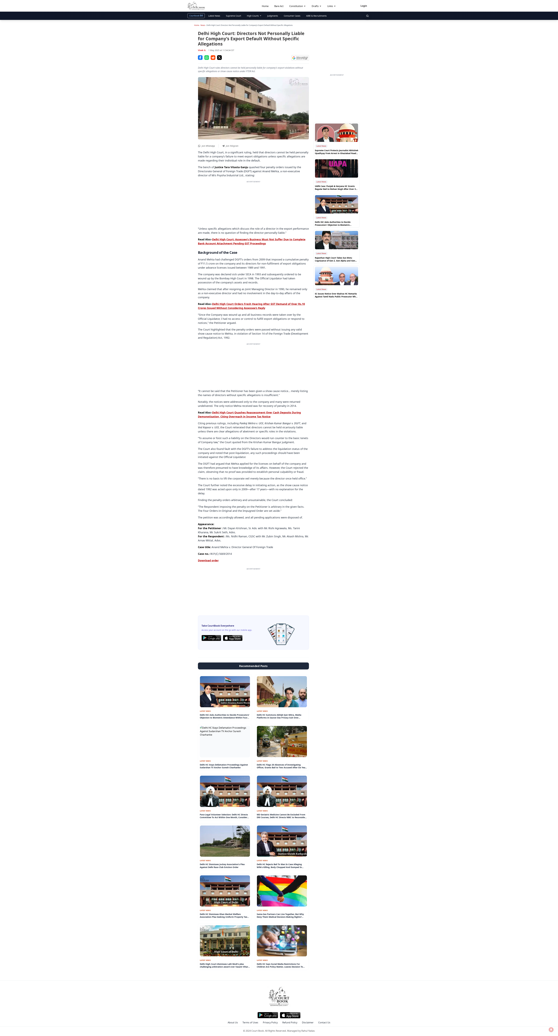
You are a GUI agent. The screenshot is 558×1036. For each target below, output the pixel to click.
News (203, 25)
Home (196, 25)
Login (364, 5)
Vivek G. (202, 50)
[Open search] (367, 15)
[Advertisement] (253, 203)
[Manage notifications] (551, 1029)
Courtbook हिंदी (196, 15)
